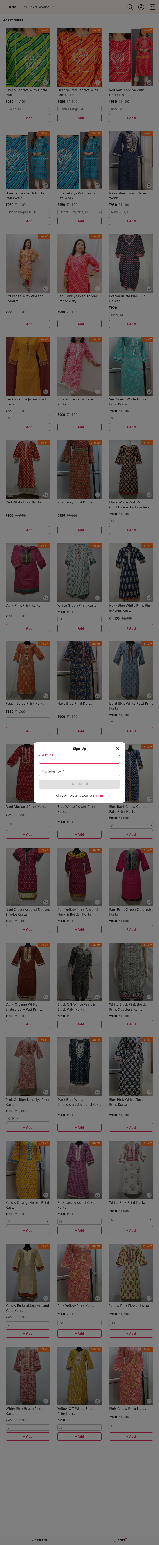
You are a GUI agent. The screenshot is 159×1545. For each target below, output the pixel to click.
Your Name (48, 755)
